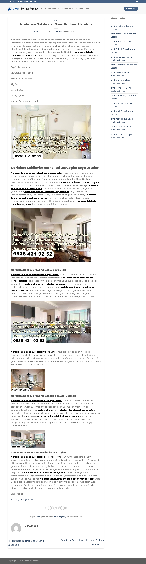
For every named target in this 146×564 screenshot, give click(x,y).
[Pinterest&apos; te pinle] (60, 508)
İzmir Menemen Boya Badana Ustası (121, 82)
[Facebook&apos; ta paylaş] (47, 508)
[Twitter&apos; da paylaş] (52, 508)
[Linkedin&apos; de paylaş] (65, 508)
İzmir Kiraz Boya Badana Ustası (122, 105)
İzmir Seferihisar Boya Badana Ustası (121, 58)
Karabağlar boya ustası (22, 499)
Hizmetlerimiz (51, 8)
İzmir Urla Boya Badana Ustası (122, 27)
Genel (55, 21)
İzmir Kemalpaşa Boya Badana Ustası (122, 120)
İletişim (79, 8)
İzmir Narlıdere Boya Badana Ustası (120, 74)
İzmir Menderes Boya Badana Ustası (121, 89)
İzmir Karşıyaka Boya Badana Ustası (121, 128)
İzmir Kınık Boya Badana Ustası (122, 113)
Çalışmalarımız (67, 8)
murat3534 (38, 31)
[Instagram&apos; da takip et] (137, 2)
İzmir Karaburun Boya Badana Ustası (121, 136)
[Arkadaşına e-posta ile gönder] (56, 508)
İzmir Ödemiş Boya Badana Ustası (124, 66)
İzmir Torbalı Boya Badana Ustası (123, 35)
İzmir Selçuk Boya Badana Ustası (123, 51)
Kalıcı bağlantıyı (60, 517)
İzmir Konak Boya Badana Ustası (123, 97)
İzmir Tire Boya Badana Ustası (122, 43)
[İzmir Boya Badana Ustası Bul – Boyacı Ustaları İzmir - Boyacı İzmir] (23, 8)
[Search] (42, 8)
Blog (87, 8)
